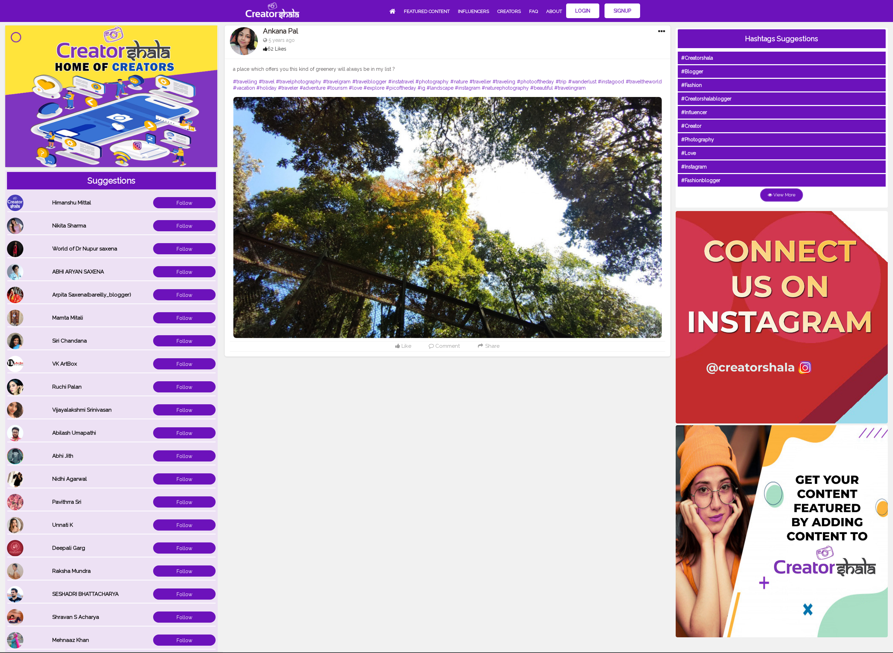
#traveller (480, 81)
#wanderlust (582, 81)
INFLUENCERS (473, 11)
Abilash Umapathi (74, 433)
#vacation (244, 88)
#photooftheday (535, 81)
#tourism (337, 88)
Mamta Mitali (67, 318)
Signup (622, 11)
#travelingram (570, 88)
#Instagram (694, 167)
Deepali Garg (68, 548)
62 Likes (277, 49)
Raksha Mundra (71, 571)
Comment (447, 346)
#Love (688, 153)
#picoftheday (401, 88)
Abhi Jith (62, 456)
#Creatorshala (697, 58)
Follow (184, 203)
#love (355, 88)
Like (405, 346)
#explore (373, 88)
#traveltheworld (644, 81)
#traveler (288, 88)
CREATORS (509, 11)
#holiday (266, 88)
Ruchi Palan (67, 387)
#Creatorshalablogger (706, 99)
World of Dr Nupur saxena (84, 249)
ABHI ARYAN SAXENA (78, 272)
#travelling (245, 81)
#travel (267, 81)
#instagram (467, 88)
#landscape (440, 88)
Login (582, 11)
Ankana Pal (280, 31)
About (554, 11)
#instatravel (401, 81)
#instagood (611, 81)
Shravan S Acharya (75, 617)
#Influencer (694, 112)
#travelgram (337, 81)
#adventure (312, 88)
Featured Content (427, 11)
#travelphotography (298, 81)
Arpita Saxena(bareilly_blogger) (91, 295)
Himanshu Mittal (71, 203)
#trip (561, 81)
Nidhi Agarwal (69, 479)
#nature (459, 81)
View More (783, 194)
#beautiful (541, 88)
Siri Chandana (69, 341)
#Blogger (692, 71)
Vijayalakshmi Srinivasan (82, 410)
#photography (432, 81)
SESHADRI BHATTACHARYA (85, 594)
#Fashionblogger (700, 180)
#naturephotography (505, 88)
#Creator (691, 126)
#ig (421, 88)
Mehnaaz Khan (70, 640)
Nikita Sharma (69, 226)
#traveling (504, 81)
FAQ (533, 11)
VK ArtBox (64, 364)
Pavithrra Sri (66, 502)
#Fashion (691, 85)
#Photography (697, 139)
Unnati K (62, 525)
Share (492, 346)
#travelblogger (369, 81)
